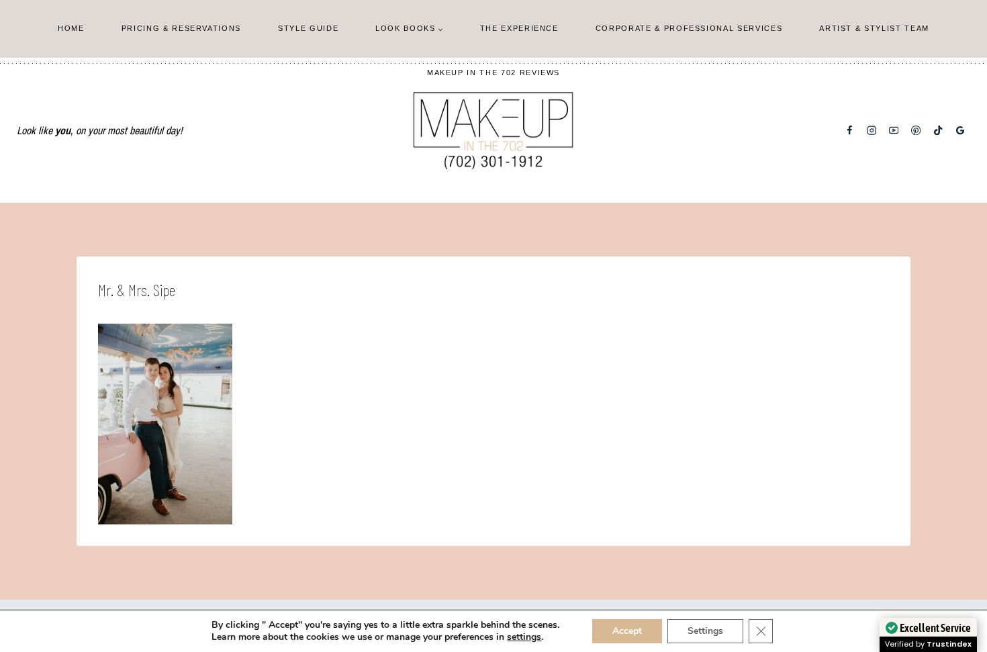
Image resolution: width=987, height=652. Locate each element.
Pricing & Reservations (181, 28)
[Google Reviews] (960, 130)
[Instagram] (872, 130)
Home (71, 28)
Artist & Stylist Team (874, 28)
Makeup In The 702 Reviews (493, 72)
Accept (627, 630)
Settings (705, 630)
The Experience (519, 28)
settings (524, 637)
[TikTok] (938, 130)
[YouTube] (894, 130)
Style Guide (308, 28)
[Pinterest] (916, 130)
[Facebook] (849, 130)
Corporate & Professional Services (689, 28)
